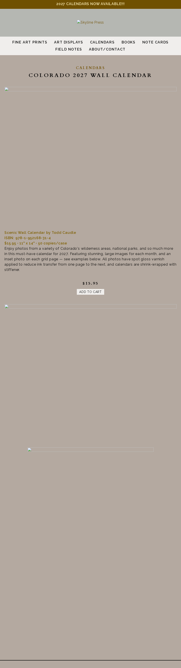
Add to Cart (90, 292)
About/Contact (107, 49)
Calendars (102, 42)
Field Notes (68, 49)
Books (129, 42)
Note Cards (155, 42)
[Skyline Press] (90, 22)
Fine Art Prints (29, 42)
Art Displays (68, 42)
